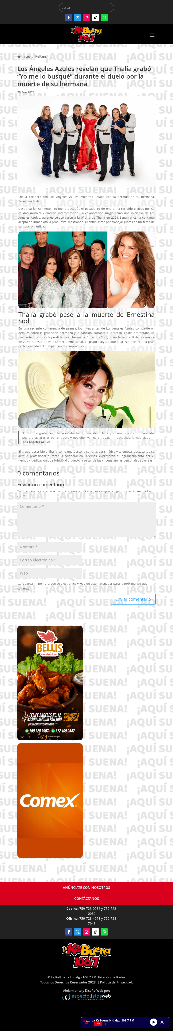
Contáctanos (86, 898)
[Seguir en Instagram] (86, 17)
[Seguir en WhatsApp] (104, 17)
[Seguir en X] (77, 17)
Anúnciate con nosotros (86, 887)
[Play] (153, 1022)
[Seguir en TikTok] (95, 17)
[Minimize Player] (162, 1022)
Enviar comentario (133, 599)
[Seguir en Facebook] (68, 17)
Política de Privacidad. (116, 982)
